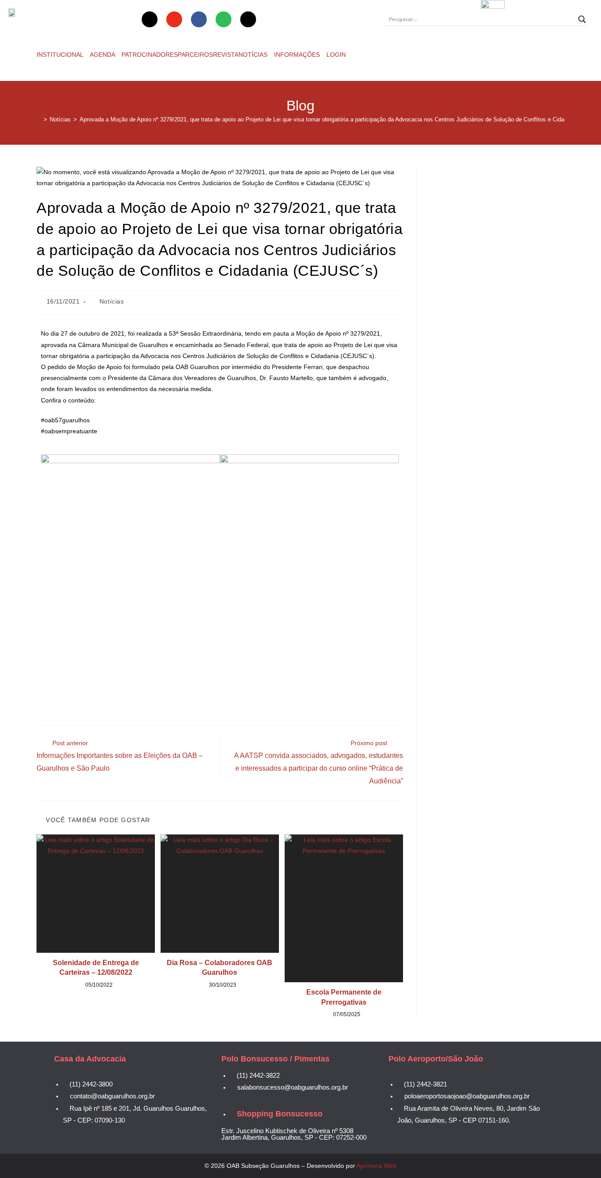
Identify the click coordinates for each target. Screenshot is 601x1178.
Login (336, 54)
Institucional (61, 54)
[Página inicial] (39, 119)
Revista (225, 54)
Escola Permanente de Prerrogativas (343, 997)
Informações (298, 54)
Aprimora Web (376, 1165)
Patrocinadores (149, 54)
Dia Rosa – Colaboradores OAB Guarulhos (219, 967)
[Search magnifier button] (582, 19)
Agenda (103, 54)
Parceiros (195, 54)
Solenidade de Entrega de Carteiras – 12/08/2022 (96, 967)
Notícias (253, 54)
